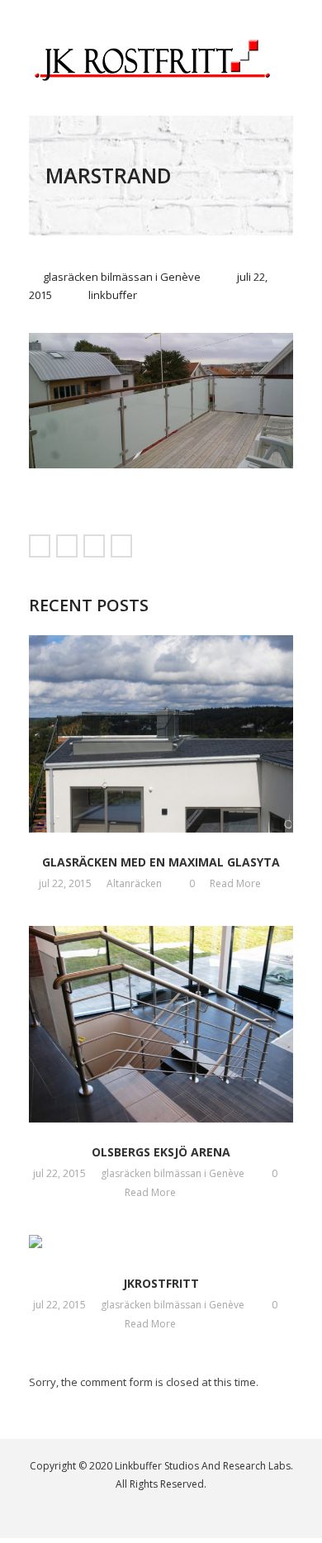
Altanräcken (134, 883)
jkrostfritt (161, 1283)
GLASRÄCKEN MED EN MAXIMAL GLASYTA (161, 862)
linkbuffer (112, 294)
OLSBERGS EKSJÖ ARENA (161, 1152)
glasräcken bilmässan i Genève (122, 276)
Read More (236, 883)
